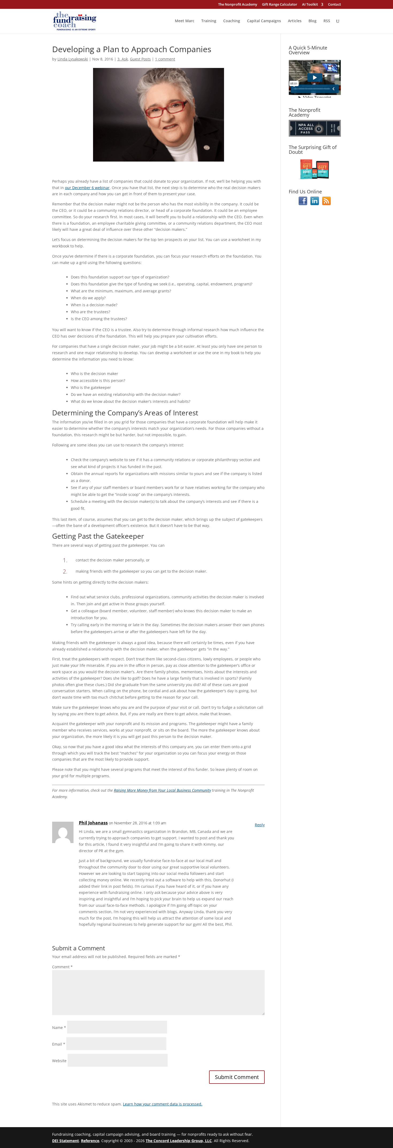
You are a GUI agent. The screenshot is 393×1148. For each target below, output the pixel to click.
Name (59, 1027)
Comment (62, 966)
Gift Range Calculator (279, 5)
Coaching (231, 21)
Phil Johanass (93, 823)
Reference (90, 1140)
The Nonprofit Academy (237, 5)
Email (58, 1044)
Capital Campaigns (264, 21)
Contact (334, 5)
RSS (326, 21)
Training (208, 21)
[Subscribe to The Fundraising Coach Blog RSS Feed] (326, 203)
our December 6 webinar (87, 187)
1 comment (165, 59)
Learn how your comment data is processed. (162, 1104)
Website (59, 1060)
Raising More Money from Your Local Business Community (162, 790)
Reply (260, 824)
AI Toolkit (310, 5)
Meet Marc (184, 21)
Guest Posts (140, 59)
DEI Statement (65, 1140)
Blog (313, 21)
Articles (295, 21)
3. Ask (122, 59)
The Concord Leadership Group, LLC (179, 1140)
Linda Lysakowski (72, 59)
